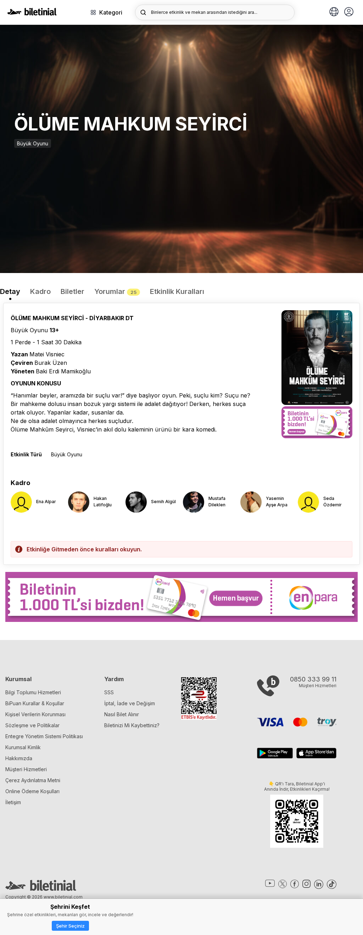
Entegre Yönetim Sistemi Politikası (44, 736)
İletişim (13, 802)
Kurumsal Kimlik (23, 747)
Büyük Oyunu (32, 143)
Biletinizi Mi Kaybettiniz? (132, 725)
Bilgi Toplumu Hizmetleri (33, 692)
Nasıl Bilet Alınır (121, 714)
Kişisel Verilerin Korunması (35, 714)
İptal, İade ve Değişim (129, 703)
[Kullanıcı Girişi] (349, 12)
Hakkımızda (18, 758)
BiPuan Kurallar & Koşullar (34, 703)
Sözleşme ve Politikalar (32, 725)
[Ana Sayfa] (32, 13)
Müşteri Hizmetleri (26, 769)
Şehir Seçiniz (70, 926)
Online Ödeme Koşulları (32, 791)
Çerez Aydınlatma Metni (32, 780)
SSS (109, 692)
